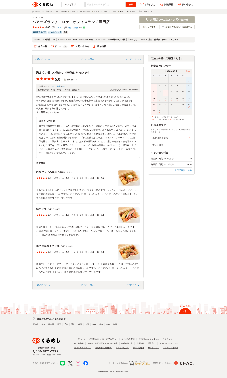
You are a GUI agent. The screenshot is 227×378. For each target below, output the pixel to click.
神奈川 (51, 324)
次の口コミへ (132, 59)
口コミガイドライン (82, 348)
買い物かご (187, 4)
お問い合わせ (82, 46)
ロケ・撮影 (56, 86)
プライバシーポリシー (168, 343)
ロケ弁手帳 (79, 343)
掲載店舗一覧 (127, 343)
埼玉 (59, 324)
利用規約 (140, 343)
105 (58, 27)
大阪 (87, 324)
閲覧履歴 (168, 4)
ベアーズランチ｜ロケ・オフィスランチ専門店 (71, 22)
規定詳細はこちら (183, 170)
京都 (94, 324)
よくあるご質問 (128, 339)
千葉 (66, 324)
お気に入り (150, 4)
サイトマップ (153, 348)
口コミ (61, 46)
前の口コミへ (43, 59)
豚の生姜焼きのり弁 (48, 246)
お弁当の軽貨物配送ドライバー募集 (102, 343)
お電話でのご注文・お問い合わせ (169, 19)
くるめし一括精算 (170, 348)
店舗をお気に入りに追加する (179, 27)
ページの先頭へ (185, 306)
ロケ (64, 86)
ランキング (167, 339)
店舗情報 (101, 46)
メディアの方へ (122, 348)
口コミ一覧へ (88, 59)
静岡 (80, 324)
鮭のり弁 (41, 209)
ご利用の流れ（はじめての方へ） (103, 339)
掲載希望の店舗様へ (103, 348)
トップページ (79, 339)
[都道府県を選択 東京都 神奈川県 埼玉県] (171, 138)
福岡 (115, 324)
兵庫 (101, 324)
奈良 (108, 324)
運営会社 (152, 343)
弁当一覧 (42, 46)
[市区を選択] (171, 145)
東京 (43, 324)
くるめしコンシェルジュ (148, 339)
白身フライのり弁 (46, 172)
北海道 (35, 324)
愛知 (73, 324)
